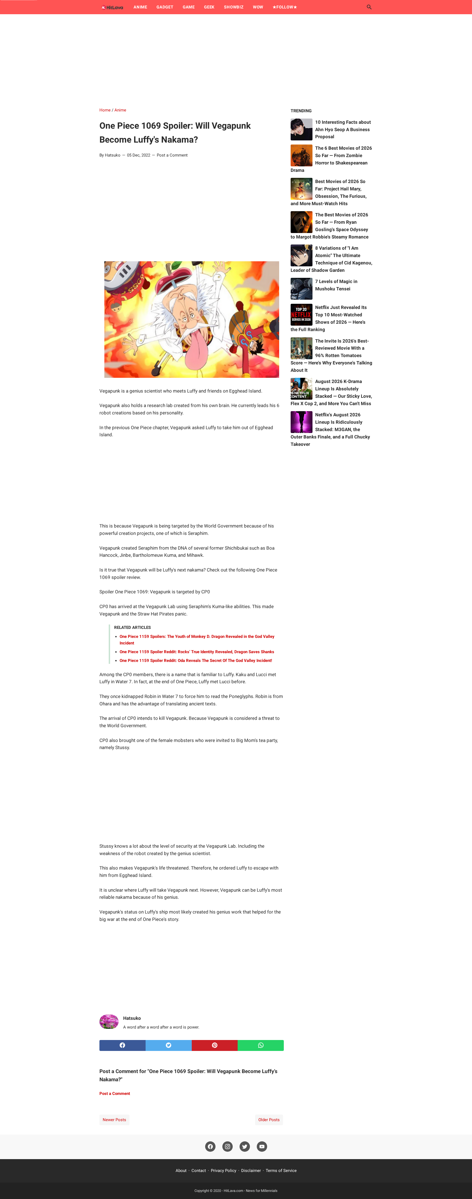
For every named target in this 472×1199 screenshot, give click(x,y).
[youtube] (262, 1146)
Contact (198, 1170)
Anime (140, 7)
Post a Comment (172, 155)
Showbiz (234, 7)
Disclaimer (251, 1170)
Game (189, 7)
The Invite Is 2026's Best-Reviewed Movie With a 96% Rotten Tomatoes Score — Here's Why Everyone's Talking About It (331, 355)
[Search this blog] (369, 7)
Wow (258, 7)
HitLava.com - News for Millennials (251, 1191)
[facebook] (122, 1045)
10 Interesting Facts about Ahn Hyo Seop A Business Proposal (343, 129)
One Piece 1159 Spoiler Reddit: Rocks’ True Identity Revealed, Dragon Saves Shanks (197, 651)
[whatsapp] (261, 1045)
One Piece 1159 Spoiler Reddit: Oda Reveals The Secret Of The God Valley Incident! (196, 660)
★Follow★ (285, 7)
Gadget (165, 7)
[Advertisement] (236, 60)
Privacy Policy (223, 1170)
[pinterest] (215, 1045)
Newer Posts (114, 1119)
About (181, 1170)
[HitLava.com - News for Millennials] (111, 7)
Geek (209, 7)
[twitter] (169, 1045)
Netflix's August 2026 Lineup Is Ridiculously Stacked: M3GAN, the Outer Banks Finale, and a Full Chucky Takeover (330, 429)
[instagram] (227, 1146)
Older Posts (269, 1119)
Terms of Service (281, 1170)
